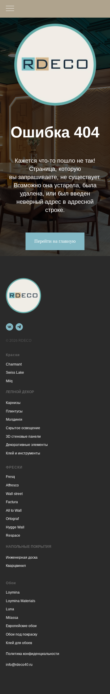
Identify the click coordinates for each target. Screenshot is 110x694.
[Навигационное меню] (10, 9)
